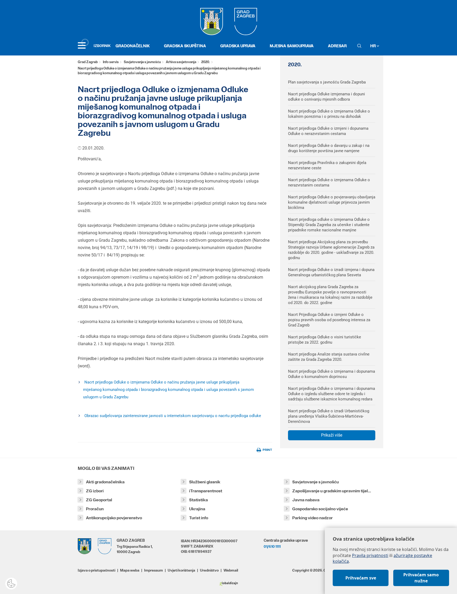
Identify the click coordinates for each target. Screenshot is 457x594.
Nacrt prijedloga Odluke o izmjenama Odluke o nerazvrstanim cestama (329, 182)
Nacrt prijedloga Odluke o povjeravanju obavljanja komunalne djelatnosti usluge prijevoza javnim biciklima (331, 202)
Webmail (230, 570)
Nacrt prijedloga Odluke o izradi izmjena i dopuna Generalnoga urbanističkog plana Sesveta (331, 272)
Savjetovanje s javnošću (142, 62)
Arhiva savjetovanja (181, 62)
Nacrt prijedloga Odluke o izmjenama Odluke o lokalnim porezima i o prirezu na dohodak (329, 114)
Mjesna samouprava (292, 46)
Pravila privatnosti (370, 555)
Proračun (95, 509)
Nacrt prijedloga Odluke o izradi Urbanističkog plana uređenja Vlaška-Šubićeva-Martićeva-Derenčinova (328, 416)
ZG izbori (95, 491)
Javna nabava (305, 500)
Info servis (111, 62)
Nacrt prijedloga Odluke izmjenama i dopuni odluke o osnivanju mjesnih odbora (326, 97)
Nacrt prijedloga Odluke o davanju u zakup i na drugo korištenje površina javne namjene (328, 148)
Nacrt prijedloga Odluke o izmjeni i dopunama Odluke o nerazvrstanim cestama (328, 131)
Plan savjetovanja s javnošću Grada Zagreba (327, 82)
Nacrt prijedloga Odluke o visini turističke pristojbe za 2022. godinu (324, 340)
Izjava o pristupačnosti (96, 570)
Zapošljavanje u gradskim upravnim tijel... (331, 491)
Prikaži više (331, 435)
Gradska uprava (237, 46)
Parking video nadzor (312, 518)
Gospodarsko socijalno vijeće (320, 509)
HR (373, 46)
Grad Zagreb (88, 62)
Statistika (198, 500)
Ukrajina (197, 509)
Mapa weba (129, 570)
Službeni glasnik (204, 482)
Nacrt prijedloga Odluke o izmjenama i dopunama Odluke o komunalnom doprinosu (331, 374)
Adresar (337, 46)
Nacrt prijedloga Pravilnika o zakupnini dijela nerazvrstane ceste (327, 165)
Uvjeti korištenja (181, 570)
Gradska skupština (185, 46)
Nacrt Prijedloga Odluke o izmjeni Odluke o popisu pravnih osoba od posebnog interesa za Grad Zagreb (329, 320)
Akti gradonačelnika (105, 482)
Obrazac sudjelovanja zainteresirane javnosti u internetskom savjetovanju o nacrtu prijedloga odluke (172, 415)
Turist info (198, 518)
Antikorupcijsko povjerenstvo (114, 518)
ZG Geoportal (99, 500)
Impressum (153, 570)
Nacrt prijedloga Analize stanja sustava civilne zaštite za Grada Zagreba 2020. (328, 357)
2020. (205, 62)
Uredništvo (209, 570)
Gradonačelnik (133, 46)
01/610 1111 (272, 546)
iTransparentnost (205, 491)
